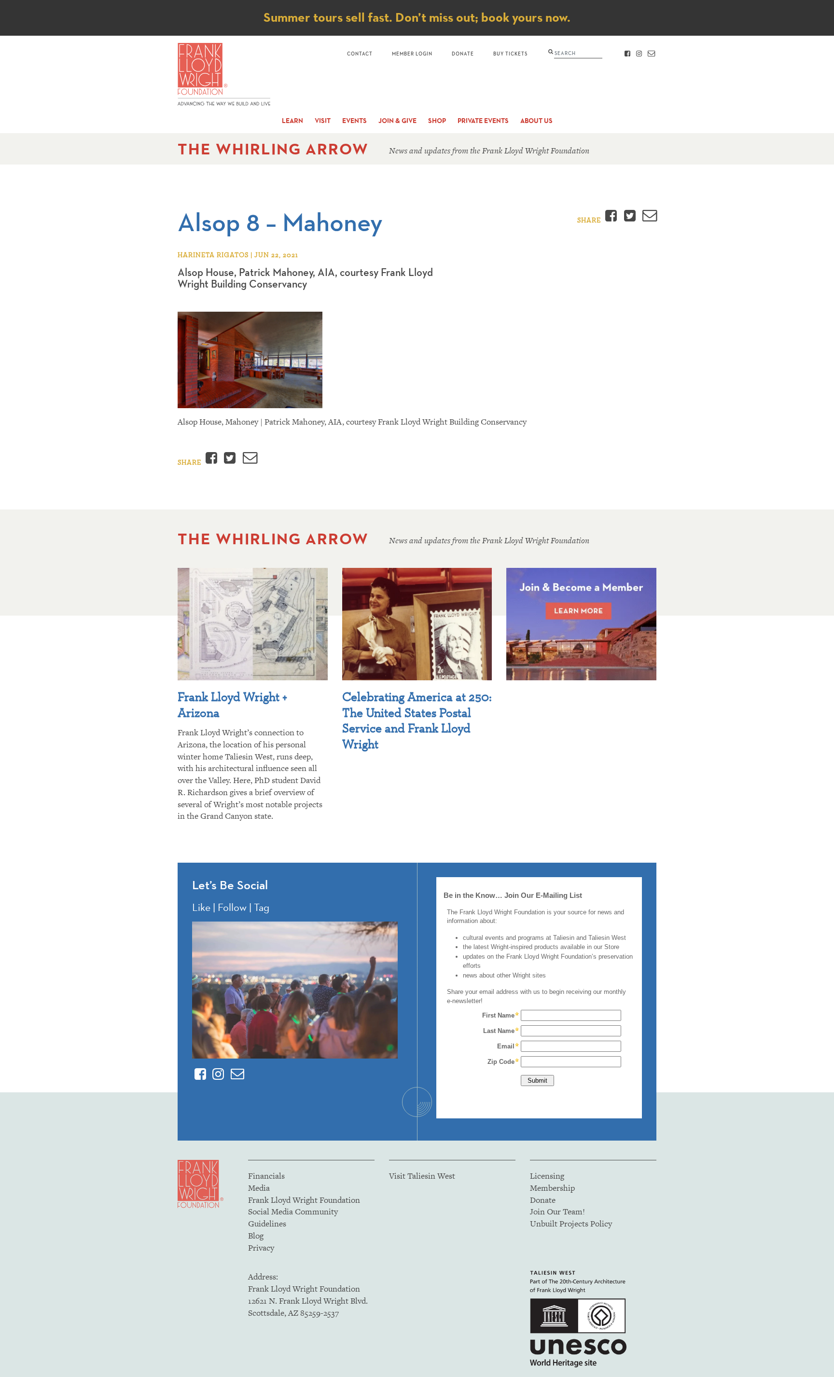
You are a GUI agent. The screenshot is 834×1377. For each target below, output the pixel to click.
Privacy (261, 1247)
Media (259, 1188)
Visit (323, 120)
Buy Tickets (510, 53)
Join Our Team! (557, 1211)
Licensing (547, 1176)
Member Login (412, 53)
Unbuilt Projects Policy (571, 1223)
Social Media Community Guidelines (293, 1217)
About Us (536, 120)
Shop (437, 120)
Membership (552, 1188)
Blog (256, 1235)
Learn (292, 120)
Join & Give (397, 120)
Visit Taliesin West (422, 1176)
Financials (266, 1176)
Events (354, 120)
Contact (360, 53)
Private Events (483, 120)
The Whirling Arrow (273, 148)
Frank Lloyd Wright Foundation (304, 1200)
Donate (463, 53)
